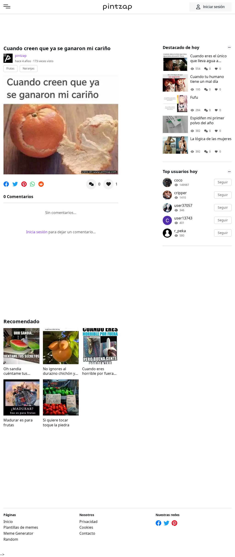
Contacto (87, 533)
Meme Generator (18, 533)
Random (10, 539)
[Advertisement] (87, 28)
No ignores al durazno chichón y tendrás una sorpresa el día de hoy (59, 371)
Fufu (194, 97)
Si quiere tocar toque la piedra (56, 422)
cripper (180, 192)
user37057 (183, 205)
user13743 (183, 218)
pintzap (21, 55)
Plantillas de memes (20, 527)
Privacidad (88, 521)
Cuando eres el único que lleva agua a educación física (208, 58)
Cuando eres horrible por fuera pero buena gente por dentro (98, 371)
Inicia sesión (37, 231)
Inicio (8, 521)
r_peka (180, 230)
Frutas (10, 68)
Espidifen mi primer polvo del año (207, 120)
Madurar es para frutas (18, 422)
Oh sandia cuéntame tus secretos (15, 371)
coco (178, 180)
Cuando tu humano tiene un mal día (207, 79)
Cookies (86, 527)
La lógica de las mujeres (211, 138)
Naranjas (28, 68)
